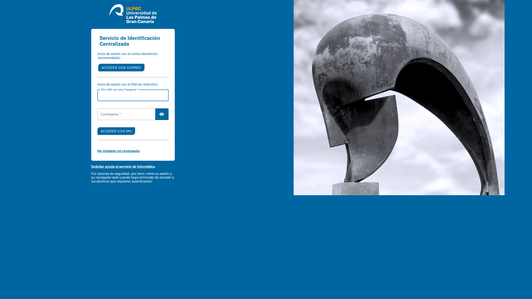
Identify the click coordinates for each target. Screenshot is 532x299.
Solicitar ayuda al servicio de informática (123, 166)
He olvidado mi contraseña (118, 150)
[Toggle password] (162, 114)
